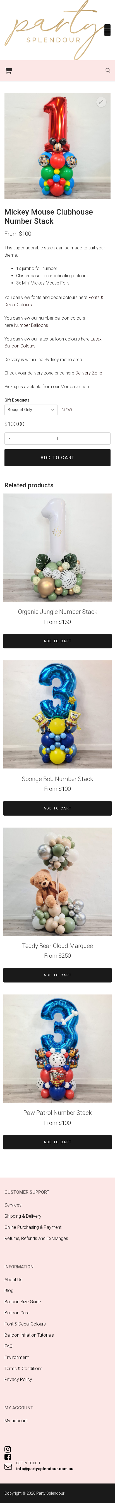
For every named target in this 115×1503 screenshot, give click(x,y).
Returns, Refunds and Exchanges (36, 1238)
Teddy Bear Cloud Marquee (57, 945)
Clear (66, 410)
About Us (13, 1279)
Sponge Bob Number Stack (57, 778)
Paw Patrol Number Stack (57, 1112)
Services (12, 1205)
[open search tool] (108, 70)
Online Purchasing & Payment (32, 1227)
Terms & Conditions (23, 1368)
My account (16, 1420)
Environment (16, 1357)
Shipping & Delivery (22, 1216)
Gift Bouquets (17, 400)
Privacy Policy (18, 1379)
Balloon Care (17, 1312)
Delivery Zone (88, 373)
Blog (8, 1290)
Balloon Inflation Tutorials (29, 1335)
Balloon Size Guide (22, 1301)
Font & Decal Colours (25, 1324)
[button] (101, 102)
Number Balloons (31, 325)
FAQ (8, 1346)
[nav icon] (107, 30)
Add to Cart (58, 641)
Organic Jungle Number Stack (57, 611)
